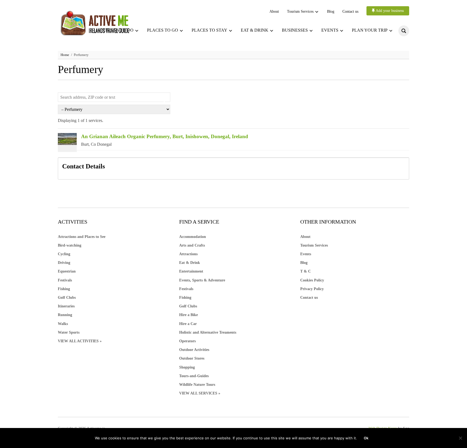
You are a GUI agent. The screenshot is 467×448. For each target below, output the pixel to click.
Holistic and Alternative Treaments (207, 332)
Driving (64, 263)
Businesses (295, 30)
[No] (460, 438)
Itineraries (66, 306)
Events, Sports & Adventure (202, 280)
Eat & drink (254, 30)
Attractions (188, 254)
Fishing (64, 289)
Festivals (65, 280)
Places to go (162, 30)
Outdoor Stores (191, 358)
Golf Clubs (67, 298)
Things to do (118, 30)
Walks (63, 324)
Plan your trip (370, 30)
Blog (330, 11)
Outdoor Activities (194, 350)
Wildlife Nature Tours (197, 385)
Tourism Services (300, 11)
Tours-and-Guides (194, 376)
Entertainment (191, 271)
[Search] (163, 101)
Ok (366, 438)
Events (329, 30)
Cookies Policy (312, 280)
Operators (187, 341)
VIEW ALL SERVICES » (199, 393)
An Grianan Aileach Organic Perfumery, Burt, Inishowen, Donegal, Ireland (164, 136)
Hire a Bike (188, 315)
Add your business (389, 11)
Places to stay (209, 30)
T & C (305, 271)
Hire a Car (188, 324)
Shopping (187, 367)
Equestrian (67, 271)
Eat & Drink (189, 263)
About (274, 11)
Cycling (64, 254)
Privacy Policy (312, 289)
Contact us (350, 11)
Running (65, 315)
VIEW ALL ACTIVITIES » (80, 341)
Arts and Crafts (192, 245)
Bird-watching (69, 245)
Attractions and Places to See (81, 237)
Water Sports (68, 332)
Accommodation (192, 237)
